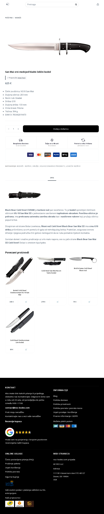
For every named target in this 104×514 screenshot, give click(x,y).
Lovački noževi (73, 166)
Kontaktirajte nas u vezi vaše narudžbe (23, 416)
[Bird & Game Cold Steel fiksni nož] (83, 259)
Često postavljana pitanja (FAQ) (19, 459)
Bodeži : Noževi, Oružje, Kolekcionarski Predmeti (41, 166)
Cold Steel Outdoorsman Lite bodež (19, 341)
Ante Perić (21, 78)
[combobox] (50, 4)
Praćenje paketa (12, 463)
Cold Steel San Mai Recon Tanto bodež (51, 272)
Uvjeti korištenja (12, 467)
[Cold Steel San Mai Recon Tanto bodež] (51, 261)
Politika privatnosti (62, 404)
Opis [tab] (52, 178)
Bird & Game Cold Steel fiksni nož (83, 269)
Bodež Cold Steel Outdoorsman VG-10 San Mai (19, 292)
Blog (55, 396)
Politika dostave (60, 400)
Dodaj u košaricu (60, 129)
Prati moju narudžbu (14, 412)
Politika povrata (12, 471)
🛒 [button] (26, 302)
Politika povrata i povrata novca (67, 408)
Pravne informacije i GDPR (65, 416)
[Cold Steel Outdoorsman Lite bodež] (19, 320)
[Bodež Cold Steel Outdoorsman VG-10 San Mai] (19, 270)
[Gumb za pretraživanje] (76, 4)
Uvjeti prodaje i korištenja (65, 412)
